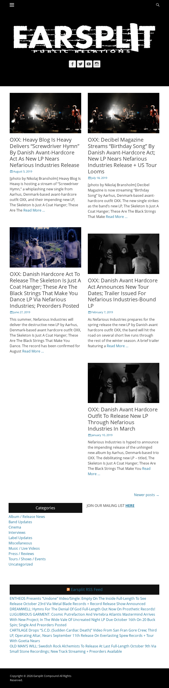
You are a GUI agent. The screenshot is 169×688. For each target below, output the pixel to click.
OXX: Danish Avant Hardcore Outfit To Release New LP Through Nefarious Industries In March (123, 419)
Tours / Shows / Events (27, 559)
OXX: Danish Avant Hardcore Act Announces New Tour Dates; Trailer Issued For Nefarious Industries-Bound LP (123, 293)
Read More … (34, 210)
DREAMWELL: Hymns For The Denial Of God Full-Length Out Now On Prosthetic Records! (82, 609)
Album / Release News (27, 516)
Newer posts (146, 494)
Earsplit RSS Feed (87, 589)
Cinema (15, 527)
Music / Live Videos (24, 548)
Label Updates (20, 537)
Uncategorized (21, 564)
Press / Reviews (21, 553)
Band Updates (20, 521)
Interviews (17, 532)
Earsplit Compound (46, 676)
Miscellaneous (20, 543)
